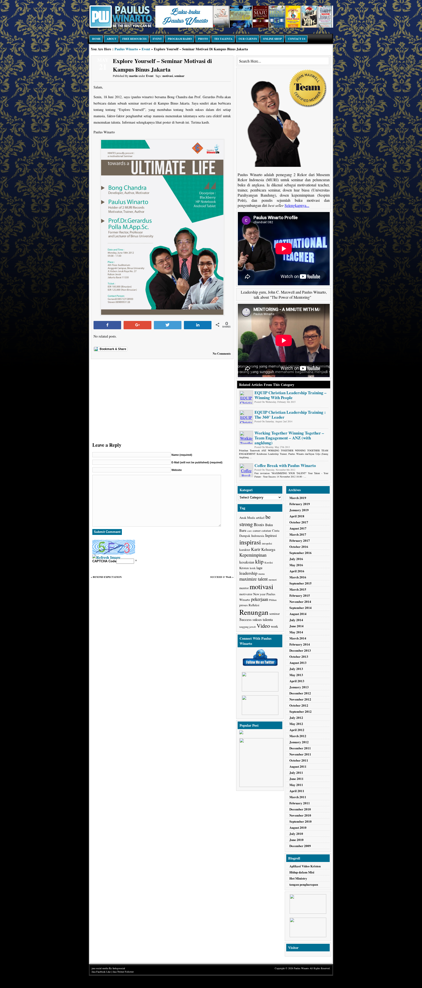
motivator (245, 594)
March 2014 (297, 638)
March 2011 (297, 797)
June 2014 (296, 626)
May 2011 (296, 784)
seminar (179, 76)
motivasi (167, 76)
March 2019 (297, 497)
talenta (268, 619)
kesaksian (246, 561)
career (257, 530)
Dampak (244, 535)
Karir (255, 549)
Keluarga (268, 549)
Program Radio (180, 39)
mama (261, 573)
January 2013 (299, 687)
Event (157, 39)
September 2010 (300, 821)
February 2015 (299, 595)
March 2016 (297, 577)
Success (245, 619)
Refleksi (254, 605)
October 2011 (298, 760)
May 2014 (296, 632)
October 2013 (298, 656)
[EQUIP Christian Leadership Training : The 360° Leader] (246, 417)
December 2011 (300, 748)
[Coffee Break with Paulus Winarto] (246, 470)
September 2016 (300, 552)
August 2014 (297, 613)
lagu (259, 567)
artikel (260, 517)
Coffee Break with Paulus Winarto (285, 465)
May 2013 (296, 674)
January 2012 (299, 742)
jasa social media (100, 968)
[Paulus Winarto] (120, 28)
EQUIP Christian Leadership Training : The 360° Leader (290, 414)
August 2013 (297, 662)
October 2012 (298, 705)
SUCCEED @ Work (221, 577)
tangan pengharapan (303, 884)
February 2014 (299, 644)
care (249, 530)
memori (273, 579)
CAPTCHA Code (104, 561)
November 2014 (300, 601)
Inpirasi (271, 535)
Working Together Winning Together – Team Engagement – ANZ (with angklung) (289, 438)
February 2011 (299, 803)
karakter (244, 549)
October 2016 (298, 546)
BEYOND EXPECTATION (107, 577)
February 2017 (299, 540)
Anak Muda (247, 517)
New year (259, 594)
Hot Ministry (298, 878)
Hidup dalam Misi (301, 872)
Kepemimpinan (252, 555)
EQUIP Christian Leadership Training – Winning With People (290, 395)
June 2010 (296, 839)
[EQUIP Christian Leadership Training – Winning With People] (246, 397)
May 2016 (296, 565)
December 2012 (300, 693)
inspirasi (250, 542)
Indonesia (257, 535)
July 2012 (296, 717)
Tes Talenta (223, 39)
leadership (248, 573)
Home (96, 39)
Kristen (244, 568)
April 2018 (296, 516)
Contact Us (296, 39)
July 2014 (296, 619)
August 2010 (297, 827)
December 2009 (300, 845)
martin (133, 76)
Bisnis (259, 524)
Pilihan (272, 600)
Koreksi (268, 562)
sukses (257, 619)
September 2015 (300, 583)
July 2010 (296, 833)
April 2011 (296, 790)
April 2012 (296, 729)
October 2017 (298, 522)
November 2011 (300, 754)
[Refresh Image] (106, 557)
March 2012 (297, 735)
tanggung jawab (247, 626)
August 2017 (297, 528)
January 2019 (299, 510)
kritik (252, 568)
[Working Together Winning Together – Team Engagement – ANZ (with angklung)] (246, 437)
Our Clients (248, 39)
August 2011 (297, 766)
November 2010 (300, 815)
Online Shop (272, 39)
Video (263, 625)
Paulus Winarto (126, 49)
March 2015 (297, 589)
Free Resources (134, 39)
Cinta (275, 530)
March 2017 (297, 534)
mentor (244, 588)
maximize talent (253, 579)
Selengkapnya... (297, 205)
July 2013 (296, 668)
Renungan (253, 612)
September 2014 (300, 607)
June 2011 (296, 778)
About (111, 39)
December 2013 (300, 650)
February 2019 (299, 503)
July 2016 (296, 558)
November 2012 (300, 699)
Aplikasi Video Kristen (305, 866)
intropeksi (267, 543)
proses (243, 605)
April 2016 (296, 571)
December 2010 (300, 809)
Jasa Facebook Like (101, 971)
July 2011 (296, 772)
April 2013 (296, 681)
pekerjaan (259, 599)
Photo (203, 39)
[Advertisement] (162, 399)
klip (259, 561)
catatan (266, 530)
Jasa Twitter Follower (123, 971)
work (274, 626)
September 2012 (300, 711)
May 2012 (296, 723)
